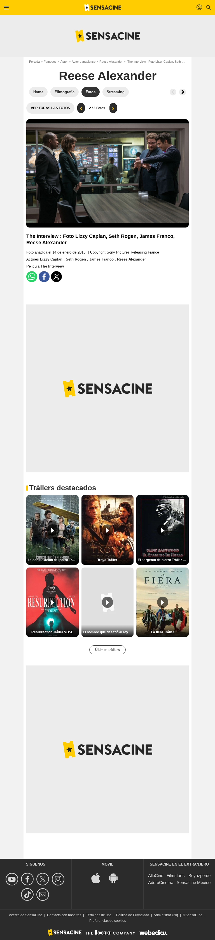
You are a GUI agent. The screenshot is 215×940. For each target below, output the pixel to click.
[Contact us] (43, 894)
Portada (34, 61)
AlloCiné (155, 875)
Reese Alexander (111, 61)
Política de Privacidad (132, 915)
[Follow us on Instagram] (59, 879)
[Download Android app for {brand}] (116, 877)
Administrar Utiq (166, 915)
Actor (64, 61)
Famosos (50, 61)
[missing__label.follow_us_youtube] (13, 879)
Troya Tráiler (107, 560)
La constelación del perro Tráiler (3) (53, 560)
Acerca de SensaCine (25, 915)
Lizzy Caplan (52, 259)
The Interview (52, 266)
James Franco (102, 259)
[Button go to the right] (182, 92)
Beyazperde (199, 875)
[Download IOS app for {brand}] (99, 877)
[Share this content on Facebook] (44, 276)
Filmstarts (176, 875)
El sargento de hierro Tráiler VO (163, 560)
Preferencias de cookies (107, 921)
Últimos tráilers (107, 650)
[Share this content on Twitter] (56, 276)
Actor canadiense (83, 61)
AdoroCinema (160, 882)
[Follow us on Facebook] (28, 879)
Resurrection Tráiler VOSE (52, 632)
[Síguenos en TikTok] (28, 894)
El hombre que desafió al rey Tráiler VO (108, 632)
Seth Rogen (76, 259)
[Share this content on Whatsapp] (31, 276)
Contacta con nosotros (64, 915)
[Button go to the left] (173, 92)
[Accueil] (102, 7)
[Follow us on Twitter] (43, 879)
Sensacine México (194, 882)
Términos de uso (98, 915)
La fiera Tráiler (162, 632)
